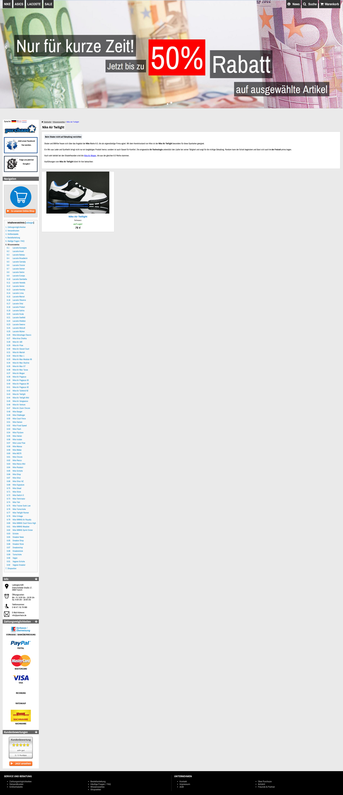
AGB (182, 787)
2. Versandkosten (12, 230)
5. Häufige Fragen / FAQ (14, 241)
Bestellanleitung (98, 781)
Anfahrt (261, 784)
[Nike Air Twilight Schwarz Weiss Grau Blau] (78, 202)
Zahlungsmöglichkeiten (20, 781)
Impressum (185, 784)
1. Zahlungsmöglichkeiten (15, 227)
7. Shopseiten (10, 568)
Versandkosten (16, 784)
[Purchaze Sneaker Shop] (21, 133)
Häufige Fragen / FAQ (100, 784)
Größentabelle (16, 787)
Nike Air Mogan (90, 155)
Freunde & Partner (266, 787)
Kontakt (183, 781)
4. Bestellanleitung (12, 237)
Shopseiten (95, 789)
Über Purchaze (265, 781)
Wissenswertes (59, 122)
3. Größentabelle (11, 234)
